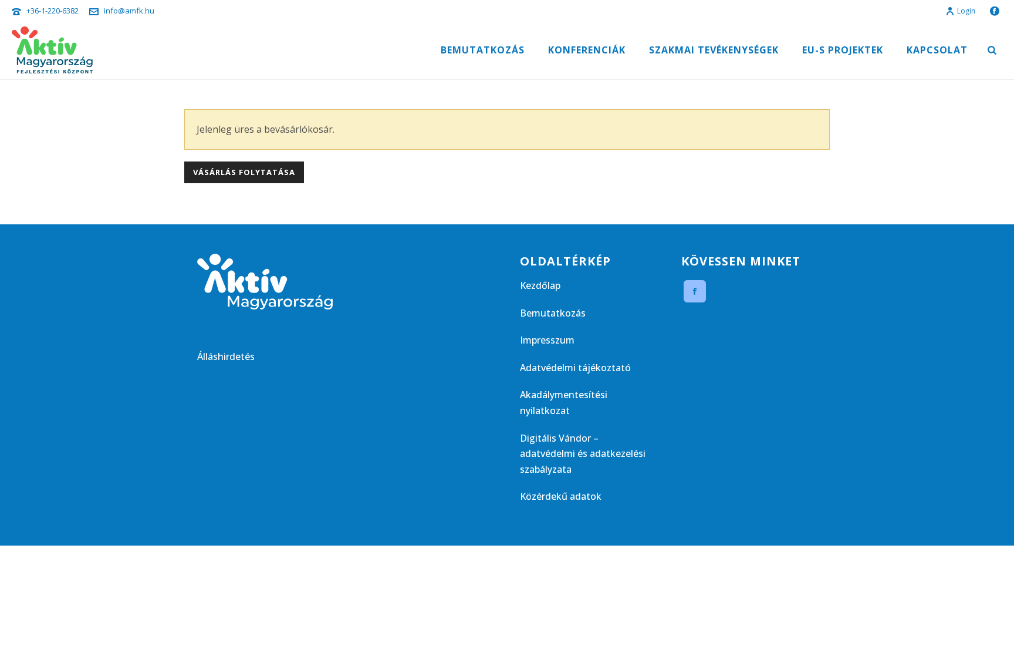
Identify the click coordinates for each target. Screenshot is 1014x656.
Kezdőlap (540, 285)
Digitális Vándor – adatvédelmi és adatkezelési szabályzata (582, 454)
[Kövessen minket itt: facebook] (695, 291)
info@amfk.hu (129, 10)
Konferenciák (587, 49)
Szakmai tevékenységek (714, 49)
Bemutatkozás (483, 49)
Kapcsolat (937, 49)
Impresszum (547, 340)
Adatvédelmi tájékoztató (575, 367)
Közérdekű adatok (560, 496)
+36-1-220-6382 (52, 10)
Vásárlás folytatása (244, 172)
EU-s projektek (842, 49)
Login (966, 11)
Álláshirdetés (226, 356)
